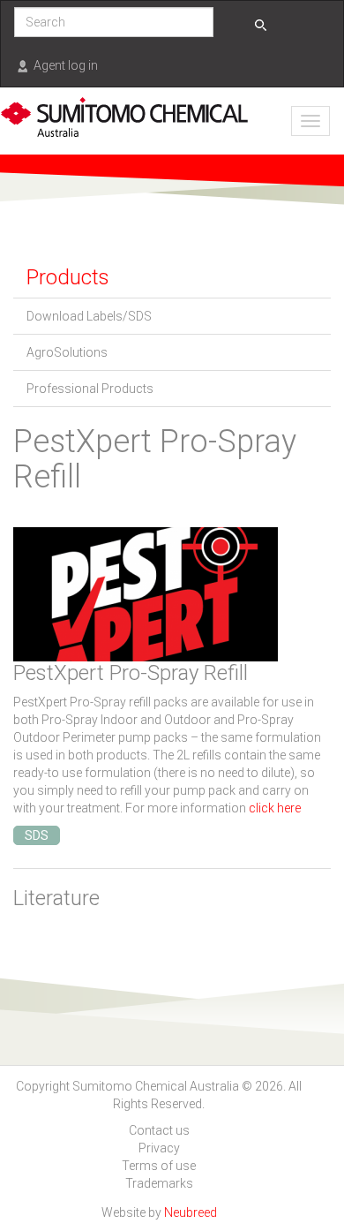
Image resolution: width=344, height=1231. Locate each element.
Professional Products (89, 388)
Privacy (159, 1148)
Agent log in (66, 65)
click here (275, 808)
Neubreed (190, 1212)
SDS (37, 835)
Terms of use (159, 1165)
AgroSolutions (67, 352)
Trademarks (159, 1183)
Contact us (159, 1130)
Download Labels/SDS (89, 316)
